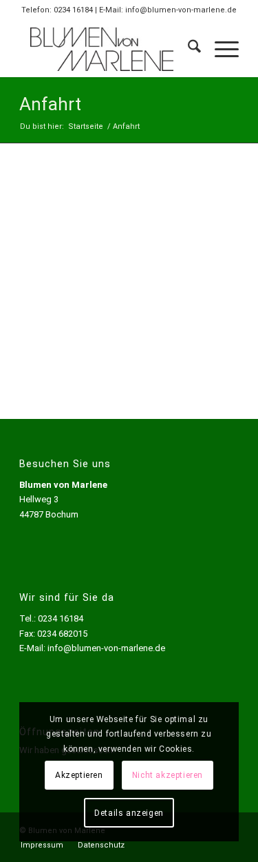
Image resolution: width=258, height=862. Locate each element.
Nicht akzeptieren (167, 775)
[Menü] (220, 48)
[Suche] (187, 48)
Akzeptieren (79, 775)
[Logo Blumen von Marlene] (107, 48)
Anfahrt (50, 104)
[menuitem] (187, 48)
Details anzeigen (129, 813)
